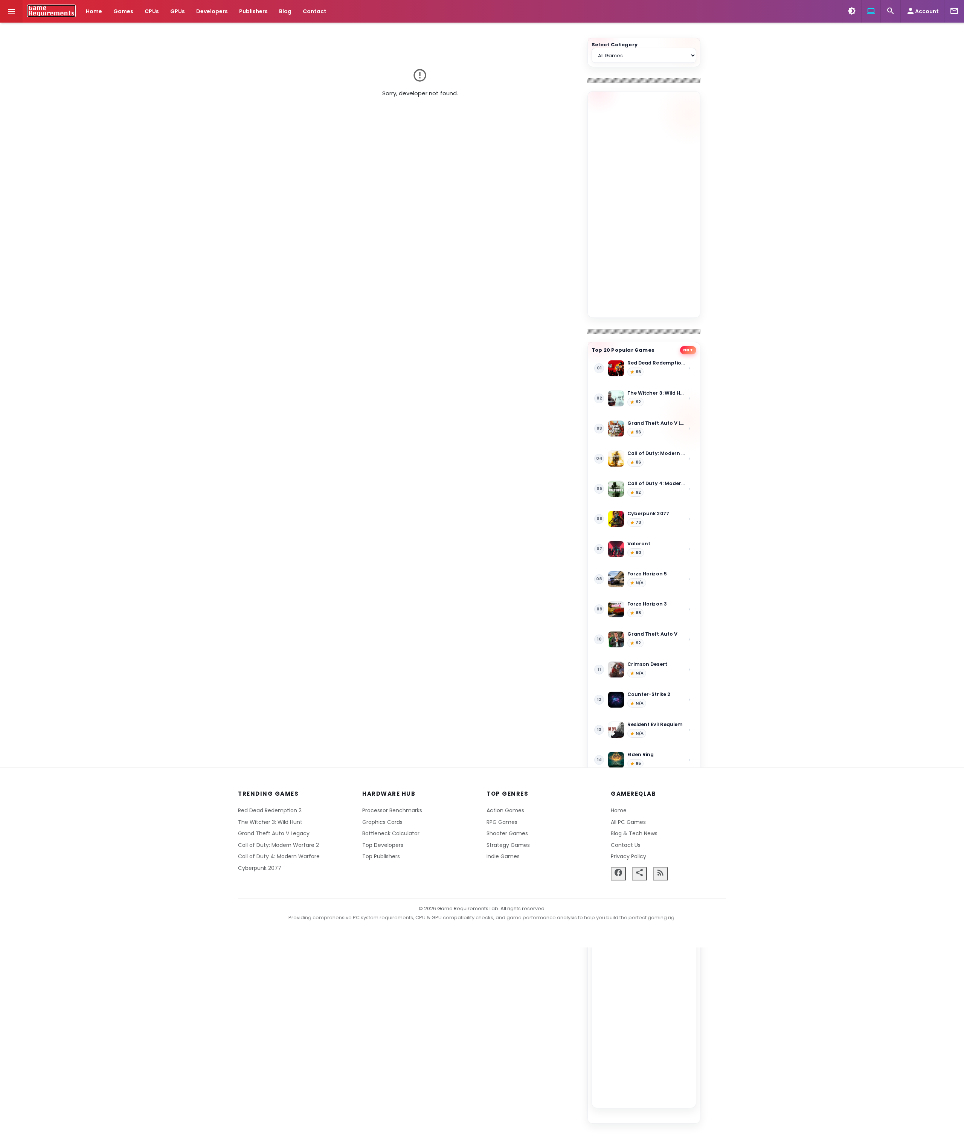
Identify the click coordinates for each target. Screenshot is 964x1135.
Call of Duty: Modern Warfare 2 (278, 845)
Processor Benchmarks (392, 810)
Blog (285, 11)
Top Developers (382, 845)
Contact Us (626, 845)
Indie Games (503, 856)
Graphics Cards (382, 822)
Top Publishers (381, 856)
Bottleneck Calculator (390, 833)
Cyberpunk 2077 (259, 868)
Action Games (505, 810)
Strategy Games (508, 845)
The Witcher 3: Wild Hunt (270, 822)
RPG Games (502, 822)
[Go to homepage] (51, 11)
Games (123, 11)
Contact (314, 11)
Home (94, 11)
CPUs (152, 11)
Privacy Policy (628, 856)
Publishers (253, 11)
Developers (212, 11)
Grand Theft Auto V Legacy (274, 833)
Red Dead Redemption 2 (270, 810)
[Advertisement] (644, 204)
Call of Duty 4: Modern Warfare (279, 856)
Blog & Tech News (634, 833)
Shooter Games (507, 833)
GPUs (177, 11)
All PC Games (628, 822)
